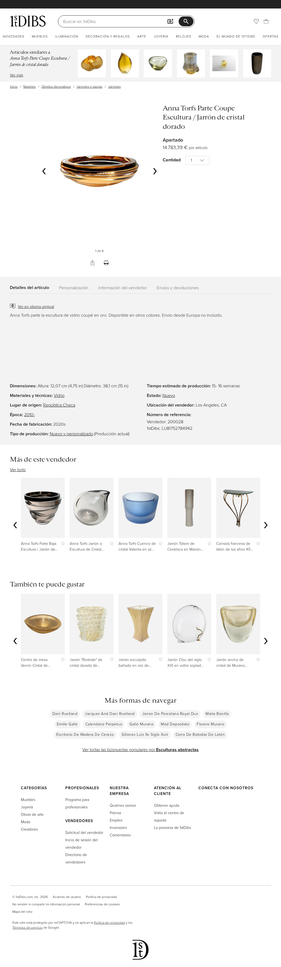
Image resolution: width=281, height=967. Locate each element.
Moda (204, 36)
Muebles (40, 36)
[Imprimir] (106, 262)
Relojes (183, 36)
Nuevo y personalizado (71, 434)
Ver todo (18, 470)
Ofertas (271, 36)
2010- (29, 414)
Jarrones (114, 86)
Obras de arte (32, 814)
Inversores (118, 827)
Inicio (14, 86)
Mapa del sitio (22, 911)
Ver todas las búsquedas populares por (140, 749)
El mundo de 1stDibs (236, 36)
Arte (141, 36)
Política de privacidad (101, 896)
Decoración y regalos (108, 36)
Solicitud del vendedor (84, 832)
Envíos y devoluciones (178, 288)
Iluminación (66, 36)
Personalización (73, 288)
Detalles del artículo (29, 287)
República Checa (59, 405)
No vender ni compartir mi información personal (46, 904)
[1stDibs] (28, 21)
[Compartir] (92, 262)
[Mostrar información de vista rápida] (61, 543)
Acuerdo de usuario (67, 896)
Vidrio (59, 395)
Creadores (29, 829)
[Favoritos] (256, 21)
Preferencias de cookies (102, 904)
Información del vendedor (122, 288)
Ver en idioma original (36, 306)
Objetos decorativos (56, 86)
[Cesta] (266, 21)
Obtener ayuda (166, 805)
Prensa (115, 812)
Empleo (116, 820)
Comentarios (120, 834)
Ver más (16, 75)
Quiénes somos (123, 805)
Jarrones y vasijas (89, 86)
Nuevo (168, 395)
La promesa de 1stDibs (172, 827)
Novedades (13, 36)
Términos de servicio (27, 927)
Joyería (161, 36)
